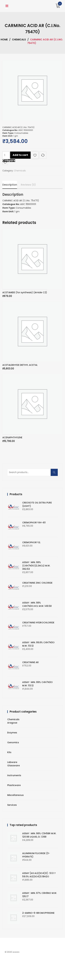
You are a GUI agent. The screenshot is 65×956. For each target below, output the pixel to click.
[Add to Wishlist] (34, 156)
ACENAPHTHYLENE (12, 437)
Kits (9, 752)
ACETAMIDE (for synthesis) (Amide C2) (24, 292)
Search (55, 474)
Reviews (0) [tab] (28, 185)
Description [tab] (9, 185)
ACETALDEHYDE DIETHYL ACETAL (20, 365)
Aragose (12, 722)
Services (12, 805)
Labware (12, 762)
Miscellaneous (15, 795)
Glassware (13, 765)
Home (4, 39)
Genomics (13, 742)
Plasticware (14, 785)
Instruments (14, 775)
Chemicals (19, 39)
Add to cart (20, 155)
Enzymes (12, 732)
